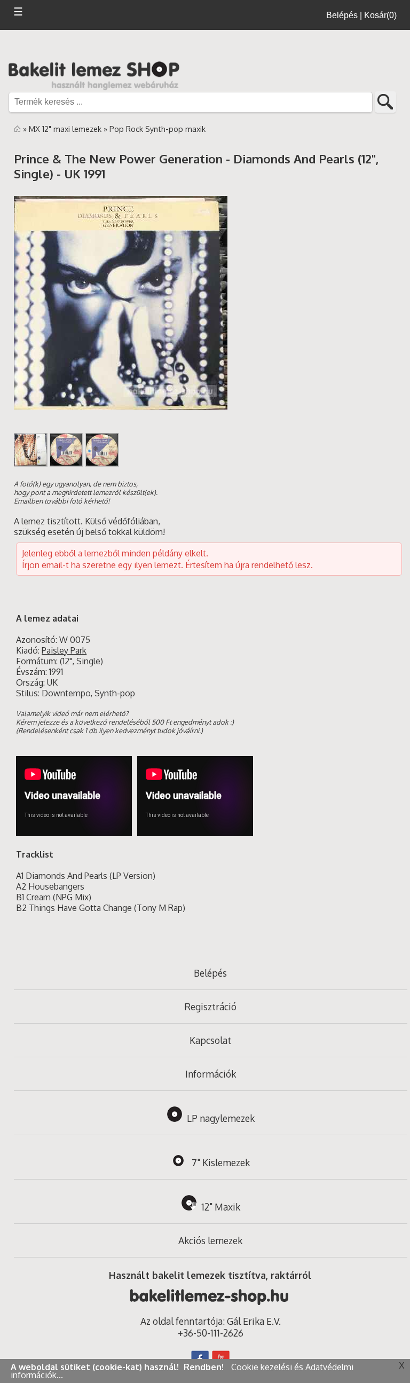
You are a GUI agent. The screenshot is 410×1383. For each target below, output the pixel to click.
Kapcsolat (210, 1040)
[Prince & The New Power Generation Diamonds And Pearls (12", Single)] (31, 463)
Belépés (210, 973)
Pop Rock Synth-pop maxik (157, 128)
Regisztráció (210, 1006)
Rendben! (205, 1367)
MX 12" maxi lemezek (66, 128)
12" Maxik (220, 1207)
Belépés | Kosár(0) (361, 15)
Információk (210, 1074)
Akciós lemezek (210, 1240)
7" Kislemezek (221, 1162)
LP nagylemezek (221, 1118)
